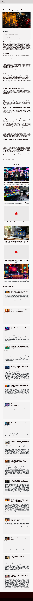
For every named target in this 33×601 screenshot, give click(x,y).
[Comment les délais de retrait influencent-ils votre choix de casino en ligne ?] (16, 233)
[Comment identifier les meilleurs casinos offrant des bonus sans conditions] (16, 252)
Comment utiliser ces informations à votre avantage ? (12, 38)
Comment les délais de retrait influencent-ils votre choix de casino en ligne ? (16, 241)
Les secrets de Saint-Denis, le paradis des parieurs (19, 576)
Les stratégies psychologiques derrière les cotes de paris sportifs (13, 37)
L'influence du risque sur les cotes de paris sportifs (11, 34)
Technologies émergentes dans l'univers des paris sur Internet (20, 328)
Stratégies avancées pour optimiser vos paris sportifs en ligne (19, 367)
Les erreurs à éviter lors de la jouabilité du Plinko (19, 386)
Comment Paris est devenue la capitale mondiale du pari (19, 519)
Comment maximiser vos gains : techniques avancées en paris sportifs (19, 481)
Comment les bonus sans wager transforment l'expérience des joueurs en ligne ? (16, 183)
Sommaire (6, 31)
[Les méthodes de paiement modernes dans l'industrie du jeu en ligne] (16, 271)
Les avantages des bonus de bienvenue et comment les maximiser (19, 291)
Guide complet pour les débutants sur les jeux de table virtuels (17, 221)
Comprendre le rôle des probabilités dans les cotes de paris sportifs (14, 32)
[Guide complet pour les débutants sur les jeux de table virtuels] (16, 213)
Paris (6, 6)
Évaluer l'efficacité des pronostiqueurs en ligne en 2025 (19, 404)
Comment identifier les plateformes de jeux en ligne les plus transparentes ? (16, 202)
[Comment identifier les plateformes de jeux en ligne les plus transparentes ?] (16, 193)
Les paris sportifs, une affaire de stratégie (18, 557)
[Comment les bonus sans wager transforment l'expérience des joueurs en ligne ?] (16, 174)
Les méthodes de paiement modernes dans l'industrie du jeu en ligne (16, 280)
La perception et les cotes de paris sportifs (10, 35)
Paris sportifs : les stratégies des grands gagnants (19, 538)
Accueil (3, 6)
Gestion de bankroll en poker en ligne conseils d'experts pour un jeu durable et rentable (20, 348)
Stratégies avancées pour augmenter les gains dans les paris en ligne (20, 442)
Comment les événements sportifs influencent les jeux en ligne (18, 423)
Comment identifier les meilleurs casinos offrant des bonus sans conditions (16, 260)
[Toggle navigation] (3, 2)
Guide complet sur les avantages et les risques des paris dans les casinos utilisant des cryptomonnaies (19, 461)
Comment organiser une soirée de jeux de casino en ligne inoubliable (19, 310)
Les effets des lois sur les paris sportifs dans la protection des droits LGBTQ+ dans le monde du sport (19, 500)
